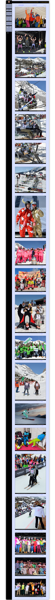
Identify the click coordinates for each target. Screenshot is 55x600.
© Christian (42, 164)
